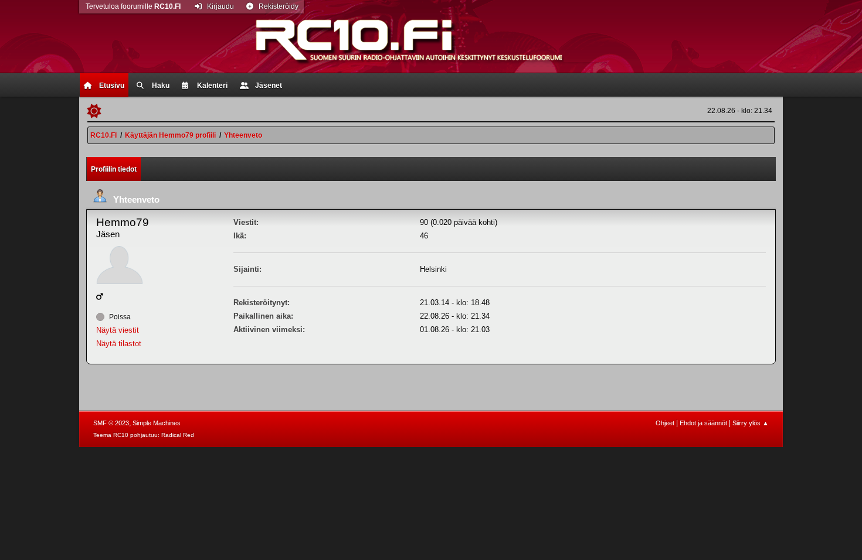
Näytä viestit (117, 330)
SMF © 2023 (111, 422)
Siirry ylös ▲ (750, 422)
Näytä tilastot (118, 343)
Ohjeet (665, 422)
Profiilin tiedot (114, 169)
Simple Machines (157, 422)
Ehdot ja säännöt (703, 422)
